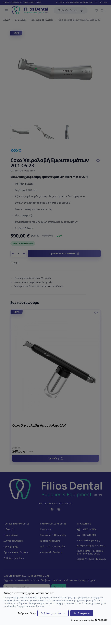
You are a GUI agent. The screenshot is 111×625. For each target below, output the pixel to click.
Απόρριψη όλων (27, 613)
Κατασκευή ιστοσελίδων (82, 620)
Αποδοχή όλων (82, 613)
